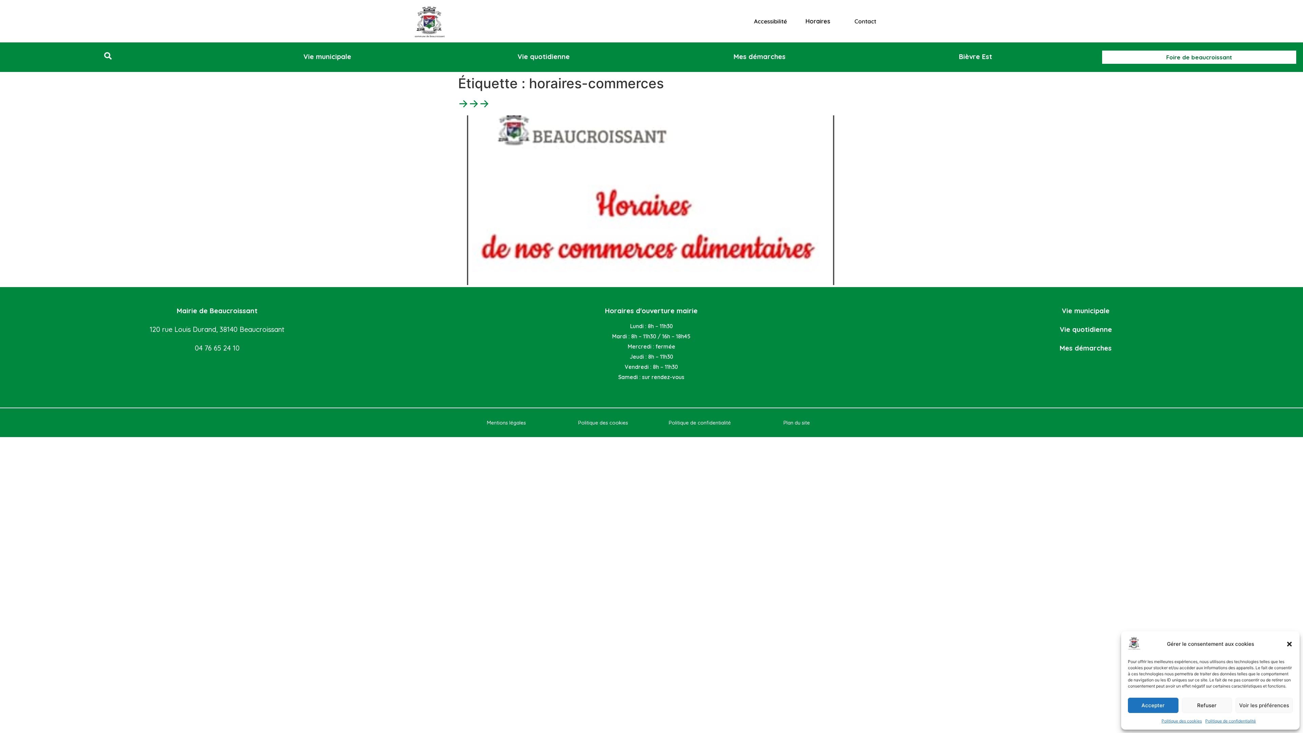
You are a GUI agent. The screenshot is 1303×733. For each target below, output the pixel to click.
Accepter (1153, 705)
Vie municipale (1086, 310)
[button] (1289, 644)
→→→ (474, 103)
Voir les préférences (1264, 705)
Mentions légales (506, 422)
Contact (865, 21)
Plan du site (796, 422)
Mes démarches (1086, 348)
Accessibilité (770, 21)
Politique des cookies (1182, 720)
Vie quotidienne (1086, 329)
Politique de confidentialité (1230, 720)
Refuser (1206, 705)
